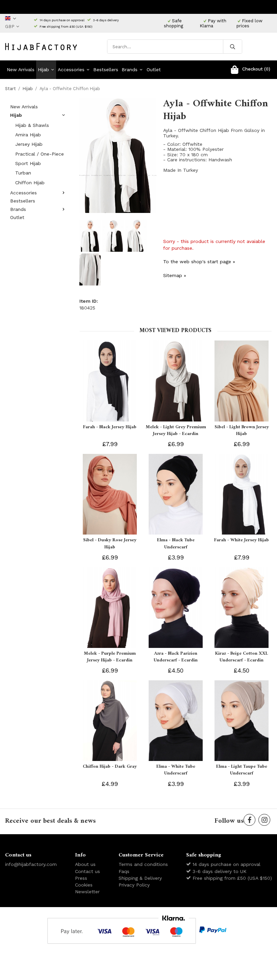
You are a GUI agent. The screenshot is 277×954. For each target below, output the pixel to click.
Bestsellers (105, 69)
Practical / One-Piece (39, 154)
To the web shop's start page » (199, 261)
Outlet (154, 69)
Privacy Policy (134, 885)
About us (85, 864)
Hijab (43, 69)
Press (81, 878)
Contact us (87, 871)
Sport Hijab (28, 163)
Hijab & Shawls (32, 125)
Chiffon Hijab (30, 182)
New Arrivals (20, 69)
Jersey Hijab (29, 144)
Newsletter (87, 891)
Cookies (84, 885)
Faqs (124, 871)
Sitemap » (174, 275)
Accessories (71, 69)
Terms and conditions (143, 864)
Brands (129, 69)
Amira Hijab (28, 134)
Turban (23, 172)
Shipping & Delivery (140, 878)
